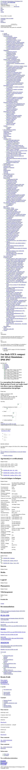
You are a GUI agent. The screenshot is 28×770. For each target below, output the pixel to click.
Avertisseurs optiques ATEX (12, 62)
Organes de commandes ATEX (13, 73)
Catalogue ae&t (6, 166)
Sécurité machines (10, 239)
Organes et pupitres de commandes (14, 98)
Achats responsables (11, 193)
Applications (6, 132)
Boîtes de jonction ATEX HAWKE (14, 84)
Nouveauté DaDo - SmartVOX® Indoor (15, 215)
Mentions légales (7, 705)
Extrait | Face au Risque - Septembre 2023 (15, 301)
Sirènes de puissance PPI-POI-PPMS (14, 43)
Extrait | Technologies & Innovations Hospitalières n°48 (14, 290)
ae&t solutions (6, 693)
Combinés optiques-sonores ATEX (14, 68)
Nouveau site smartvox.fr (12, 236)
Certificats (5, 171)
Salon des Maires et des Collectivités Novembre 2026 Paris (14, 254)
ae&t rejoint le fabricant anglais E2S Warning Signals (16, 159)
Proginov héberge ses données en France (15, 201)
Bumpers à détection (11, 119)
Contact (5, 330)
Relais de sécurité (10, 124)
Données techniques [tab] (8, 455)
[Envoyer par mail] (5, 368)
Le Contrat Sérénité (7, 176)
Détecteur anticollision (11, 110)
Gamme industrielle (7, 36)
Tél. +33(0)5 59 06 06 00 (6, 740)
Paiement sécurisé (7, 700)
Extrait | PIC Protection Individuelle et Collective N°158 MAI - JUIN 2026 (15, 264)
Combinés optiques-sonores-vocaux (14, 46)
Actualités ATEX (7, 139)
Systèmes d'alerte (7, 133)
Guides (5, 168)
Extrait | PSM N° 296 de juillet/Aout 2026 (15, 260)
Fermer (2, 31)
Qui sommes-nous (7, 689)
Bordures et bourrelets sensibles (13, 116)
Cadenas (5, 125)
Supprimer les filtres (5, 430)
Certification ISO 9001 (11, 180)
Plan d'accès (3, 722)
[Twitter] (5, 364)
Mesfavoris (2, 8)
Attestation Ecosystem (11, 188)
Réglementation (7, 170)
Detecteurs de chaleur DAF (12, 162)
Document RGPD (7, 707)
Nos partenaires (6, 326)
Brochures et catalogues (8, 167)
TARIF (5, 327)
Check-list (5, 172)
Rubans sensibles (10, 114)
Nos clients (5, 206)
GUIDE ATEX (6, 163)
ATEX (4, 137)
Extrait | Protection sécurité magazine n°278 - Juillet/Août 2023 (16, 309)
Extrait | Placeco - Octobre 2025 (13, 275)
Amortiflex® (9, 218)
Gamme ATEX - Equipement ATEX (11, 59)
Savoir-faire (6, 135)
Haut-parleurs (9, 96)
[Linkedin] (6, 365)
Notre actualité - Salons (8, 208)
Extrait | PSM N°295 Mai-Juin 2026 (14, 267)
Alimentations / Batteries (11, 101)
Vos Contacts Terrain (8, 256)
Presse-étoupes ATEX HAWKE (13, 79)
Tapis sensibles (9, 122)
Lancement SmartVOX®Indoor (13, 221)
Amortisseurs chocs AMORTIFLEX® (15, 105)
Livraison (5, 701)
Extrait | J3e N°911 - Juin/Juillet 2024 (14, 280)
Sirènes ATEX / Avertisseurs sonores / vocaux (16, 66)
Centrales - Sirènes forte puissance (14, 93)
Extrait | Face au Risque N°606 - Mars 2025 (16, 278)
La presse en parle (7, 257)
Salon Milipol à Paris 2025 (12, 234)
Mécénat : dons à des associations (13, 198)
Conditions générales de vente (10, 703)
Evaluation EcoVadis (11, 183)
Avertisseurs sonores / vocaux (13, 41)
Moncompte (2, 11)
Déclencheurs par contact (9, 111)
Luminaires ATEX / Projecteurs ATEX (15, 76)
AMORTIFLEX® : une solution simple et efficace (15, 243)
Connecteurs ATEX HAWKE (13, 81)
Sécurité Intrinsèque (10, 71)
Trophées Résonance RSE (12, 191)
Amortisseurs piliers (10, 107)
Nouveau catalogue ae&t (12, 231)
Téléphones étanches (11, 53)
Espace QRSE (6, 178)
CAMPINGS (9, 205)
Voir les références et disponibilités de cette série (11, 451)
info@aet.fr (3, 741)
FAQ (4, 704)
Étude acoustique (7, 136)
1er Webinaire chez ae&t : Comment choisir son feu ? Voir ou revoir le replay (16, 154)
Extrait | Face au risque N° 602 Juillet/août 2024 (15, 285)
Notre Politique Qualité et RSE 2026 (14, 185)
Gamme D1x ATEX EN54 (12, 144)
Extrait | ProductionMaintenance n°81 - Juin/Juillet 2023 (15, 314)
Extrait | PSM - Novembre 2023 (13, 293)
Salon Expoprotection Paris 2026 (13, 223)
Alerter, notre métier (7, 175)
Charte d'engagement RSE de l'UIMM (15, 196)
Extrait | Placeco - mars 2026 (12, 270)
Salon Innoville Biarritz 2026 (12, 213)
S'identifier (3, 18)
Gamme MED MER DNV (12, 141)
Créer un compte (9, 18)
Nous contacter (4, 3)
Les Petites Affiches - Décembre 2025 (14, 273)
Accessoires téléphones (11, 58)
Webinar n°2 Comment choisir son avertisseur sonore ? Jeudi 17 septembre (16, 148)
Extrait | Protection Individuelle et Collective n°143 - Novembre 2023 (16, 298)
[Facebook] (6, 367)
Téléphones (6, 50)
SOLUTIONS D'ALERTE (9, 129)
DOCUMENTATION (8, 165)
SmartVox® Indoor (7, 131)
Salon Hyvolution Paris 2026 (12, 228)
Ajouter (2, 603)
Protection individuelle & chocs (10, 102)
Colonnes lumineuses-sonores (13, 49)
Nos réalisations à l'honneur (9, 202)
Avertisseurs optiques (11, 38)
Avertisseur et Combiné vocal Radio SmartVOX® (14, 90)
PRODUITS (6, 34)
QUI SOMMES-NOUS (8, 174)
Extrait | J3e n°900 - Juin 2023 (13, 304)
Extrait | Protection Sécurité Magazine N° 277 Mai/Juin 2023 (16, 319)
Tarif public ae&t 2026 (8, 329)
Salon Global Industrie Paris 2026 (14, 226)
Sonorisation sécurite (8, 85)
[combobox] (7, 6)
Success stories (6, 692)
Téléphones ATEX (10, 55)
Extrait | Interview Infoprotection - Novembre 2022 (16, 324)
